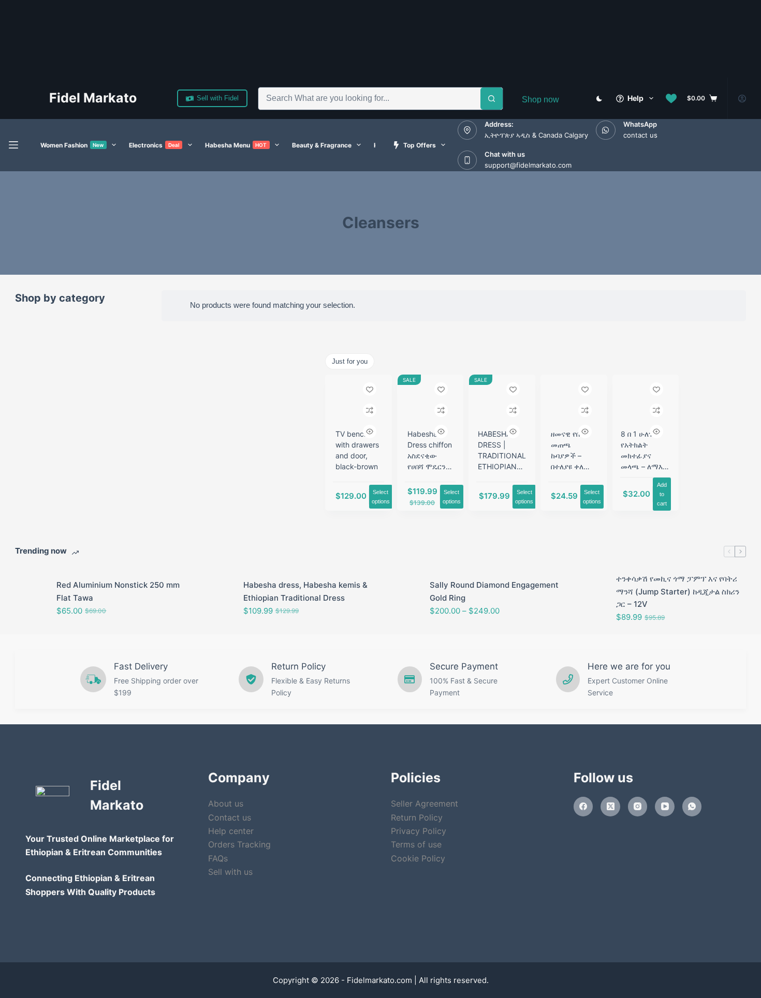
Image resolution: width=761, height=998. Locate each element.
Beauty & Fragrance (322, 145)
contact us (640, 135)
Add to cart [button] (662, 494)
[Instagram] (638, 806)
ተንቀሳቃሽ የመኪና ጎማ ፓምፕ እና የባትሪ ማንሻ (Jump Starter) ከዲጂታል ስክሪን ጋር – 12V (677, 591)
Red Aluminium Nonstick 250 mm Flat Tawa (118, 591)
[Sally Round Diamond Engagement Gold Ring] (403, 598)
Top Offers (419, 145)
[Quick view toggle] (369, 431)
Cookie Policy (418, 858)
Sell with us (230, 872)
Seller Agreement (424, 803)
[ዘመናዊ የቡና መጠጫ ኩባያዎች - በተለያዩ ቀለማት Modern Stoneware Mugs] (573, 400)
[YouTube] (665, 806)
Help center (231, 831)
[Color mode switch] (599, 98)
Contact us (229, 817)
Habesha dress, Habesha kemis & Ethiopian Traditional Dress (305, 591)
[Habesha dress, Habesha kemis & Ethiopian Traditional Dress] (217, 598)
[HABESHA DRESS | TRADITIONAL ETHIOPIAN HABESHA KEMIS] (502, 400)
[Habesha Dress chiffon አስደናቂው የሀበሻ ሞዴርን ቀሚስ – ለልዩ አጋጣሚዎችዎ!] (430, 400)
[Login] (742, 98)
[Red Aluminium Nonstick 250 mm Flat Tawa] (30, 598)
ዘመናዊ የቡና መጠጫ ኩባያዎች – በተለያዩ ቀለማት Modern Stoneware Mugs (573, 466)
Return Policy (417, 817)
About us (225, 803)
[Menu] (13, 145)
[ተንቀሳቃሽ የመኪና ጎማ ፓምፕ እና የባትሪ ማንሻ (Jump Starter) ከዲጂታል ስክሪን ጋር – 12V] (590, 598)
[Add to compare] (369, 410)
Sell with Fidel (218, 98)
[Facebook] (583, 806)
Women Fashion (72, 145)
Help (635, 98)
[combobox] (369, 98)
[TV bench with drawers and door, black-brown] (358, 400)
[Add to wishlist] (369, 389)
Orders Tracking (239, 844)
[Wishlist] (671, 98)
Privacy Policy (418, 831)
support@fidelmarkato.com (528, 165)
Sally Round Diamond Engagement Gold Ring (494, 591)
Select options (381, 496)
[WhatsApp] (692, 806)
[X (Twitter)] (610, 806)
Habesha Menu (236, 145)
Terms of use (416, 844)
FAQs (218, 858)
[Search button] (491, 98)
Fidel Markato (93, 98)
